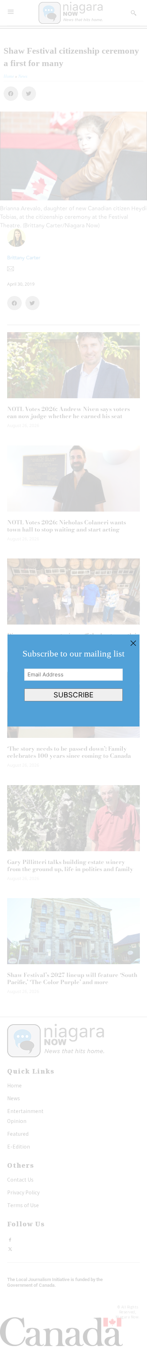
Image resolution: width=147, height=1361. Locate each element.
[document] (73, 680)
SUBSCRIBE (73, 695)
